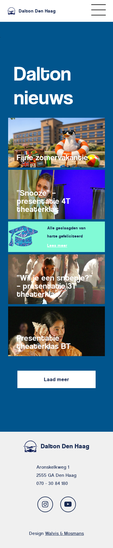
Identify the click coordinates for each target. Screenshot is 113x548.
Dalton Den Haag (37, 11)
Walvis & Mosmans (64, 533)
